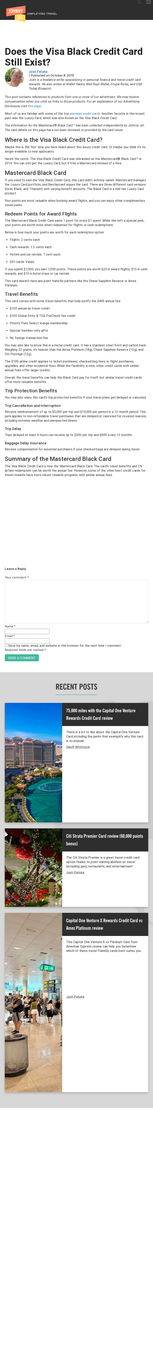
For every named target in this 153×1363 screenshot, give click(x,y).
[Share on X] (4, 677)
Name (10, 626)
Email (10, 636)
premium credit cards (85, 114)
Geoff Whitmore (78, 747)
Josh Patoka (38, 71)
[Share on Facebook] (4, 668)
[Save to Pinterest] (4, 686)
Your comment (17, 577)
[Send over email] (4, 695)
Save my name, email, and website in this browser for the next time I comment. (65, 646)
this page (34, 106)
